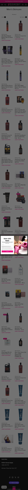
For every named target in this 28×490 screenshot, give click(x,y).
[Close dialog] (26, 236)
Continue (7, 251)
